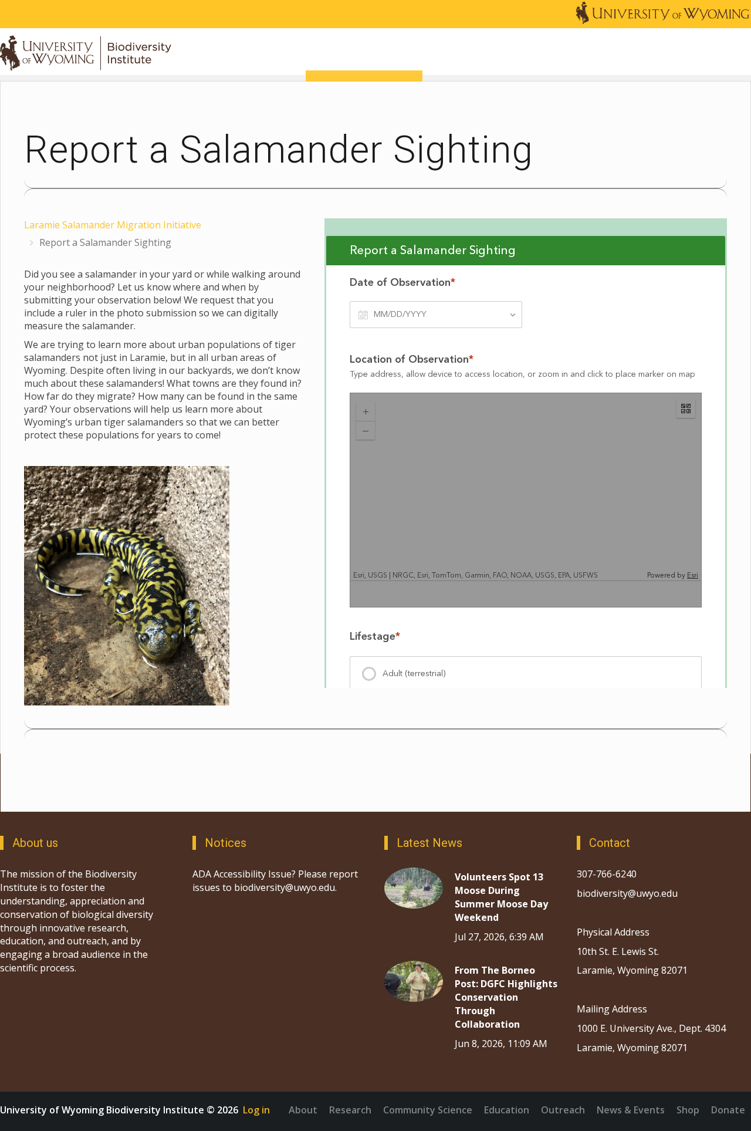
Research (350, 1109)
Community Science (427, 1109)
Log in (256, 1109)
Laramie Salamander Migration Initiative (112, 224)
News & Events (631, 1109)
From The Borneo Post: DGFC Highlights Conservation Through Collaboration (506, 997)
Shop (687, 1109)
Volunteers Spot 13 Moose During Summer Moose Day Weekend (501, 897)
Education (506, 1109)
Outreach (563, 1109)
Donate (728, 1109)
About (303, 1109)
